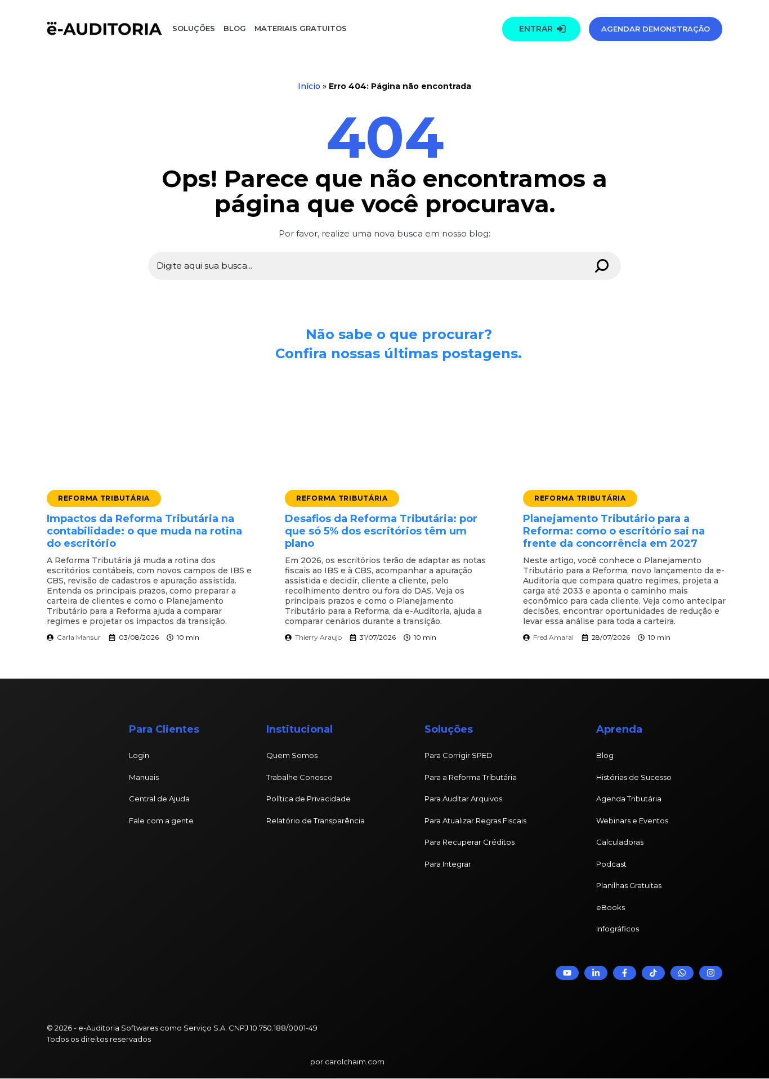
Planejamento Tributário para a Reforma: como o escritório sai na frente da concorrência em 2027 (614, 531)
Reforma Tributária (104, 498)
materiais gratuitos (299, 28)
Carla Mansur (79, 637)
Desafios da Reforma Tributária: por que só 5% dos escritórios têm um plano (381, 531)
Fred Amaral (553, 637)
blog (234, 28)
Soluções (193, 28)
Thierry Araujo (318, 637)
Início (309, 86)
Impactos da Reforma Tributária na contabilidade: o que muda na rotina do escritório (144, 531)
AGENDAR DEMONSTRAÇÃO (655, 28)
